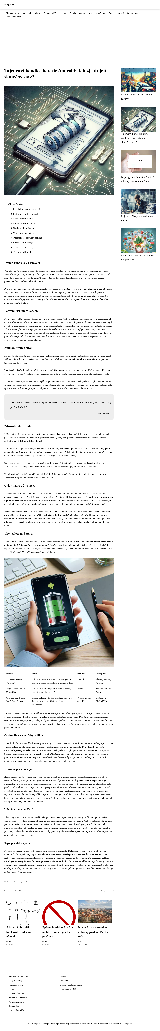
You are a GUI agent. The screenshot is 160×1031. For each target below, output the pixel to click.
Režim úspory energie (23, 242)
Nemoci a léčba (51, 13)
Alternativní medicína (15, 13)
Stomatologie (132, 13)
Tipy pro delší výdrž (23, 252)
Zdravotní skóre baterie (24, 223)
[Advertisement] (80, 37)
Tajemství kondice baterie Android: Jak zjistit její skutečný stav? (134, 138)
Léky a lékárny (35, 13)
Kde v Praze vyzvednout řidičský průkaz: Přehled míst (94, 932)
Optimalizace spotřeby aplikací (27, 237)
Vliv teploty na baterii (23, 233)
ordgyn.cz (9, 4)
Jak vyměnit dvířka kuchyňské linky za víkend (18, 932)
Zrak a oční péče (13, 16)
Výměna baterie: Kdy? (24, 247)
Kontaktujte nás (32, 882)
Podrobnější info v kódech (26, 214)
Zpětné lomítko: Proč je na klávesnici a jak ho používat (57, 932)
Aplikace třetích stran (23, 218)
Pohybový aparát (77, 13)
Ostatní (64, 13)
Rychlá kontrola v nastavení (26, 209)
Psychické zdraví (116, 13)
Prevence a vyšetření (96, 13)
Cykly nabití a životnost (24, 228)
